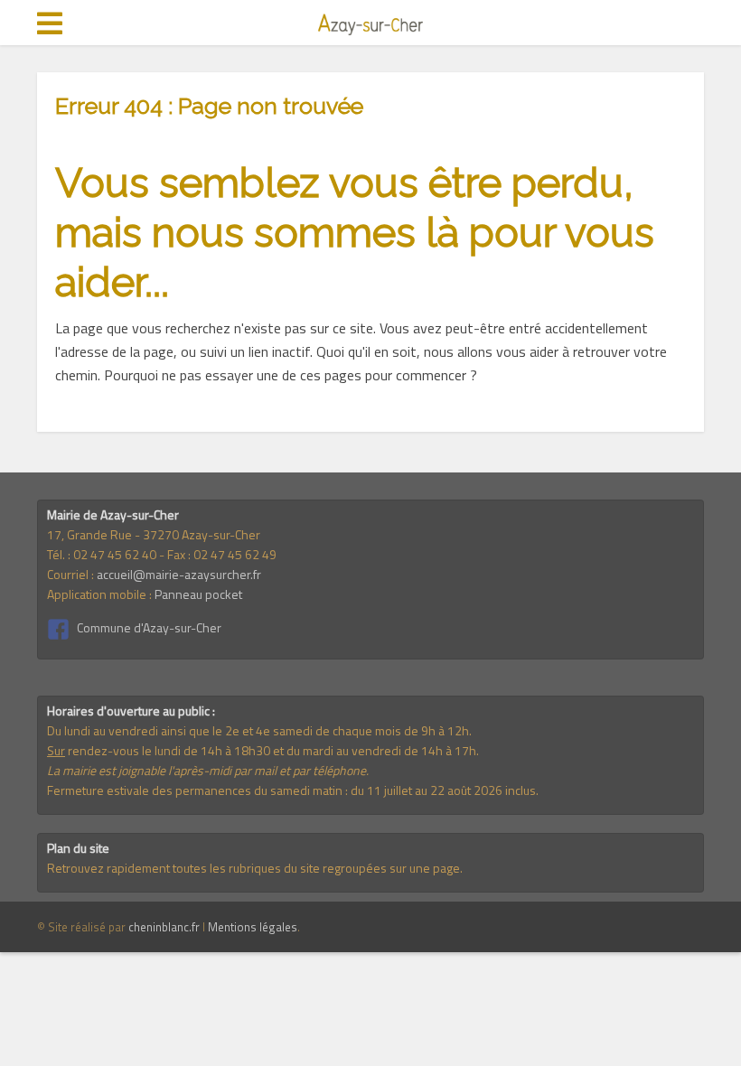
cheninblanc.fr (164, 927)
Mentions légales (252, 927)
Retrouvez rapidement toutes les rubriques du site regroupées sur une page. (255, 867)
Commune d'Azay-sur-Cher (149, 627)
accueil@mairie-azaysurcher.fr (179, 574)
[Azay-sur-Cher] (370, 21)
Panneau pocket (198, 593)
